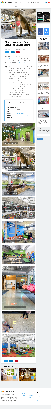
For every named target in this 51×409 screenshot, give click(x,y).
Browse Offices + (19, 2)
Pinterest (39, 400)
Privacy (23, 395)
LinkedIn (38, 396)
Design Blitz (22, 62)
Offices (31, 393)
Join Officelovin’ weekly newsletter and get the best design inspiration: (43, 130)
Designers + (31, 2)
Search (25, 2)
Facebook (39, 394)
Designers (31, 395)
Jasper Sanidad (21, 113)
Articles (37, 2)
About (16, 6)
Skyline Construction (22, 115)
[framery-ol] (43, 17)
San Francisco (17, 49)
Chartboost (8, 58)
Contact (24, 397)
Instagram (39, 398)
